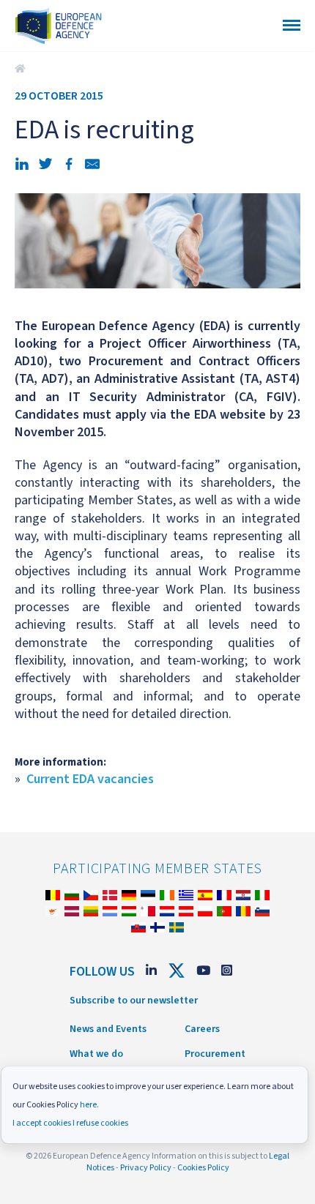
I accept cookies (41, 1123)
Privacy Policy (145, 1168)
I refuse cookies (100, 1123)
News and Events (108, 1029)
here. (89, 1105)
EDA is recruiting (22, 69)
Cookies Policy (203, 1168)
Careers (202, 1029)
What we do (96, 1054)
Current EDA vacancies (90, 779)
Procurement (215, 1054)
